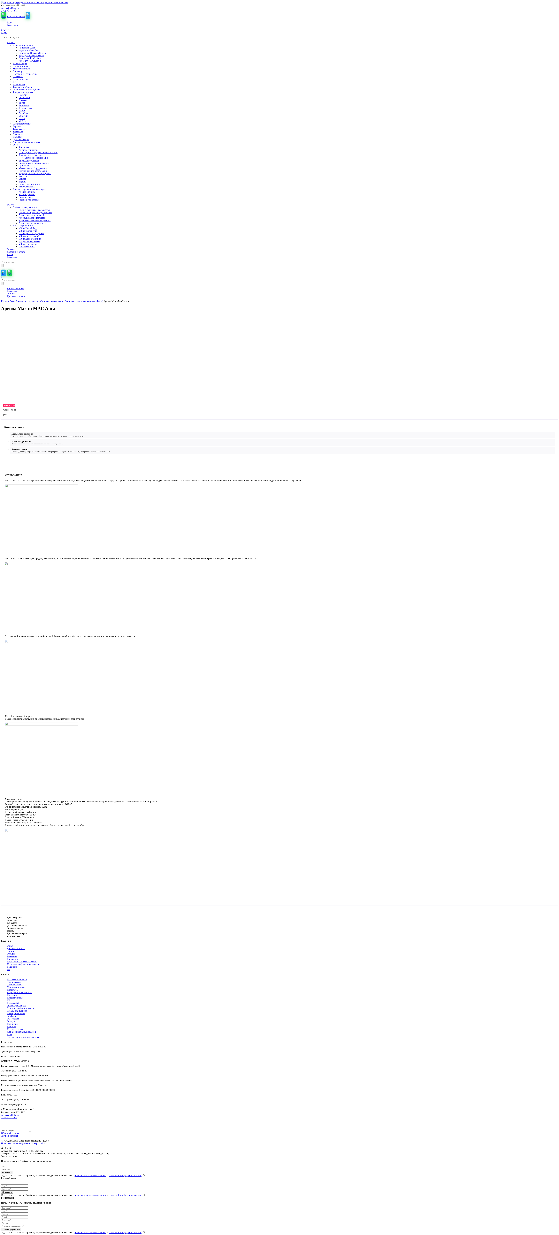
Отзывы (11, 293)
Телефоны (12, 1021)
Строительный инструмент (20, 1008)
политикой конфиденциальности (125, 1175)
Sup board (11, 1016)
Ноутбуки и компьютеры (19, 992)
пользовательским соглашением (90, 1175)
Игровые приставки (17, 979)
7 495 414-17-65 (9, 11)
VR (8, 1000)
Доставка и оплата (16, 296)
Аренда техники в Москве (55, 2)
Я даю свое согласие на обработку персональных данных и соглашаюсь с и (71, 1175)
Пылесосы (12, 995)
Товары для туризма (17, 1011)
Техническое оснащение (28, 301)
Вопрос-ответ (14, 959)
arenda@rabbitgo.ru (10, 8)
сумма (5, 31)
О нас (10, 946)
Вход (9, 22)
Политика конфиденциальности (23, 964)
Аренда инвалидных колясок (21, 1032)
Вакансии (12, 967)
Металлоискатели (16, 987)
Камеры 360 (13, 1003)
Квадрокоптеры (15, 997)
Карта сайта (39, 1143)
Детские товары (15, 1029)
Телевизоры (13, 1018)
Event (12, 301)
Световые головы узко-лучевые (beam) (83, 301)
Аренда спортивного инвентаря (23, 1037)
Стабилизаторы (14, 984)
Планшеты (12, 1024)
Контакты (12, 291)
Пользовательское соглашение (22, 961)
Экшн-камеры (14, 982)
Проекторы (12, 990)
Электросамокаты (16, 1013)
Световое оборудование (52, 301)
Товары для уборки (16, 1005)
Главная (5, 301)
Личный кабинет (15, 288)
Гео (8, 969)
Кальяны (11, 1026)
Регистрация (13, 25)
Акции (10, 951)
